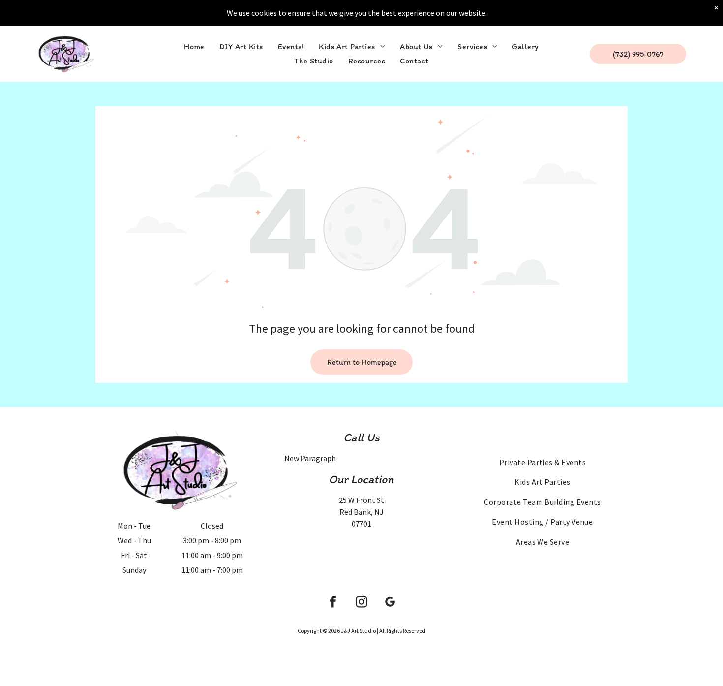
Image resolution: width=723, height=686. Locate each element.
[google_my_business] (390, 603)
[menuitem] (194, 46)
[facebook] (333, 603)
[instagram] (361, 603)
